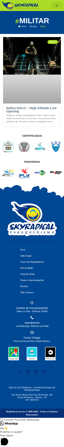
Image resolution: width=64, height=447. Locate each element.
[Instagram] (20, 371)
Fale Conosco (27, 292)
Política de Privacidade (22, 241)
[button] (32, 419)
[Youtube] (36, 371)
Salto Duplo (25, 255)
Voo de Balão (26, 268)
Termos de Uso (46, 241)
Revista (24, 286)
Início (22, 249)
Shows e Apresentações (32, 280)
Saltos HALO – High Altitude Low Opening (31, 109)
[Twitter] (44, 371)
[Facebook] (28, 371)
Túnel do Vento (27, 274)
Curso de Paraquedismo (32, 262)
